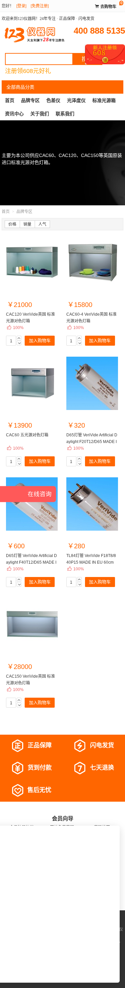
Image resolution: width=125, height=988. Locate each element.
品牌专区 (30, 100)
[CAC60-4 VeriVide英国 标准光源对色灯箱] (92, 262)
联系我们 (65, 113)
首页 (9, 100)
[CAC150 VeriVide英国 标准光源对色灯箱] (32, 624)
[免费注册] (40, 6)
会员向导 (62, 818)
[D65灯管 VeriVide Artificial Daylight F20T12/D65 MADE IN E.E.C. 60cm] (92, 383)
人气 (42, 224)
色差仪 (53, 100)
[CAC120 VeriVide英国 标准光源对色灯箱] (32, 262)
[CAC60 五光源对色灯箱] (32, 383)
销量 (27, 224)
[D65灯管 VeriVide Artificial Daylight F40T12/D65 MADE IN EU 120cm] (32, 504)
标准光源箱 (104, 100)
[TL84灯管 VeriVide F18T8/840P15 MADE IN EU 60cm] (92, 504)
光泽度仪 (76, 100)
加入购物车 (40, 340)
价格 (12, 224)
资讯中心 (14, 113)
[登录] (21, 6)
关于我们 (39, 113)
